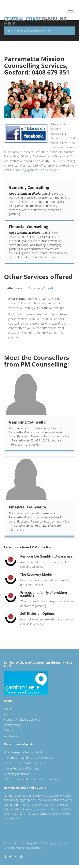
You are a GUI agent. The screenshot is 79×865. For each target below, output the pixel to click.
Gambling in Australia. (17, 774)
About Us (10, 714)
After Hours (14, 288)
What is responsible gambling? (23, 752)
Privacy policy (12, 725)
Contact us (11, 736)
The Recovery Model (36, 574)
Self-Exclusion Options (37, 613)
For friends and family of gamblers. (25, 763)
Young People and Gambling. (22, 768)
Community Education (42, 288)
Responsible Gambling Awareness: (46, 556)
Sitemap (9, 730)
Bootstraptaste (34, 848)
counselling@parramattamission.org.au (36, 170)
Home (8, 709)
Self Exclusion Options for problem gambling (32, 779)
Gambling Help (35, 18)
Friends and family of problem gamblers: (43, 594)
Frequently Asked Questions (22, 719)
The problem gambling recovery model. (28, 758)
